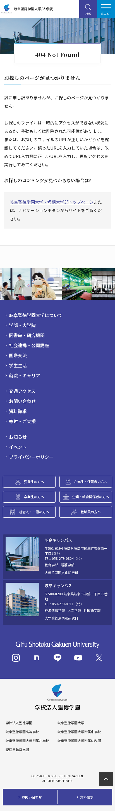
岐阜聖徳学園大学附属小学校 (27, 740)
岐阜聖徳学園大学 (71, 722)
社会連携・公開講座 (29, 345)
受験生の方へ (34, 481)
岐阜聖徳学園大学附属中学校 (79, 731)
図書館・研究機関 (27, 335)
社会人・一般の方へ (34, 511)
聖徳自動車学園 (17, 749)
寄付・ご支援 (22, 421)
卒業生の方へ (34, 496)
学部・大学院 (22, 325)
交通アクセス (22, 391)
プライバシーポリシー (31, 457)
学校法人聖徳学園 (19, 722)
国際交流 (18, 355)
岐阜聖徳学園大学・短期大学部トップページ (52, 202)
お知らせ (18, 437)
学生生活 (18, 365)
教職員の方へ (91, 511)
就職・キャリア (24, 375)
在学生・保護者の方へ (90, 481)
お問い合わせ (22, 401)
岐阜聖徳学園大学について (36, 315)
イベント (18, 447)
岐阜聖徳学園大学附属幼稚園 (79, 740)
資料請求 (18, 411)
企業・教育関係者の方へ (90, 496)
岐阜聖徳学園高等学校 (22, 731)
